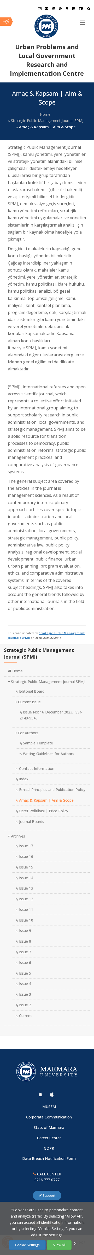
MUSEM (49, 1106)
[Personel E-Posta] (46, 8)
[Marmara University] (47, 26)
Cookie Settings (27, 1245)
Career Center (49, 1137)
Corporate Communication (49, 1117)
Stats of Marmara (49, 1127)
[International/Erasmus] (60, 8)
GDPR (49, 1148)
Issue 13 (25, 888)
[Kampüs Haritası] (66, 8)
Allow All (59, 1245)
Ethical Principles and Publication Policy (51, 789)
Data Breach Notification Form (49, 1158)
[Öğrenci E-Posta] (39, 8)
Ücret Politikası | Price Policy (43, 810)
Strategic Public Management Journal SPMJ (47, 120)
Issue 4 (24, 983)
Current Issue (29, 701)
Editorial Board (31, 691)
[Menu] (82, 21)
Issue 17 (25, 845)
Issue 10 (25, 920)
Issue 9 (24, 930)
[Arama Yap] (88, 9)
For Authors (27, 732)
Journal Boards (31, 821)
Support (48, 1195)
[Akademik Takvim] (53, 8)
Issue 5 (24, 973)
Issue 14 (25, 877)
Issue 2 (24, 1004)
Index (23, 778)
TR (81, 8)
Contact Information (36, 768)
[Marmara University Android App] (40, 1094)
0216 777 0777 (47, 1179)
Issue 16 (25, 856)
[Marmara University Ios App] (52, 1094)
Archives (17, 836)
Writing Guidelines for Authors (48, 753)
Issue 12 (25, 898)
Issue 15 (25, 867)
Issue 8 (24, 941)
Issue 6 (24, 962)
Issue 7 (24, 951)
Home (45, 114)
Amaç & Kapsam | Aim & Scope (46, 800)
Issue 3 (24, 994)
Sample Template (37, 743)
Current (25, 1015)
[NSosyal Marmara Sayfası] (73, 8)
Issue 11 (25, 909)
